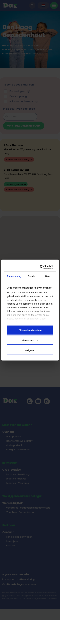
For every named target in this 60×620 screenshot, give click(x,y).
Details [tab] (31, 276)
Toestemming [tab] (14, 276)
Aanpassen (28, 340)
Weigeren (30, 350)
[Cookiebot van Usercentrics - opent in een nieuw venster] (40, 267)
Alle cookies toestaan (30, 330)
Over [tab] (47, 276)
